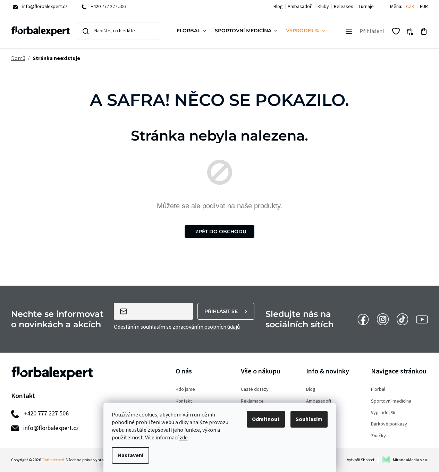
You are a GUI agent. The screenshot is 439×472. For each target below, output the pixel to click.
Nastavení (130, 455)
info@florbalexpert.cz (51, 428)
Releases (343, 6)
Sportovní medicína (391, 401)
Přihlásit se (221, 311)
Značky (378, 436)
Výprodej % (383, 413)
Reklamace (252, 401)
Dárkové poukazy (389, 424)
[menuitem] (193, 31)
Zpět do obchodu (220, 231)
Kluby (323, 6)
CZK (410, 6)
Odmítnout (266, 419)
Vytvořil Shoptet (360, 460)
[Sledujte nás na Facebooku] (363, 319)
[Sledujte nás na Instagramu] (383, 319)
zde (183, 437)
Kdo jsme (185, 389)
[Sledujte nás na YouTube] (422, 319)
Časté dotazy (255, 389)
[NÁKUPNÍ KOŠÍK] (424, 31)
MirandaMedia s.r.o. (410, 460)
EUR (424, 6)
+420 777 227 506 (46, 413)
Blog (278, 6)
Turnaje (366, 6)
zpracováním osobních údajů (206, 327)
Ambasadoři (300, 6)
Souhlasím (309, 419)
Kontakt (184, 401)
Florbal (378, 389)
